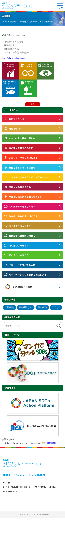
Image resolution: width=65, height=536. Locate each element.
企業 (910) (9, 307)
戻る (32, 104)
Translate (51, 443)
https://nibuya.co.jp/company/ (14, 58)
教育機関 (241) (25, 307)
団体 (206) (42, 307)
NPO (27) (56, 307)
